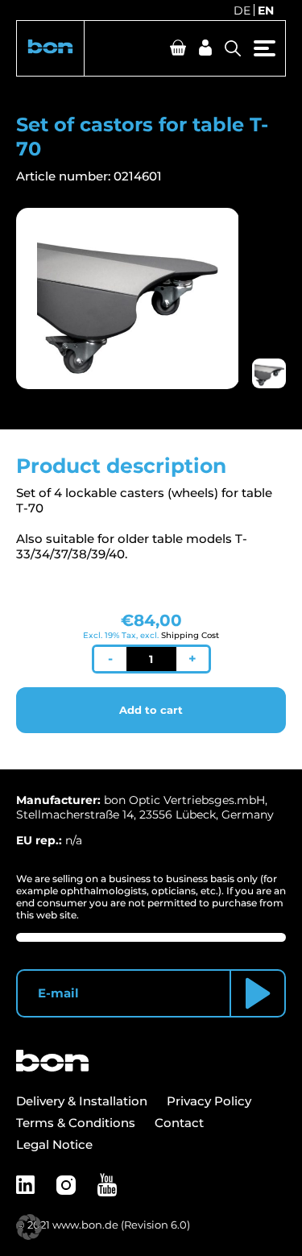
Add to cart (151, 709)
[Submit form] (258, 993)
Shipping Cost (190, 635)
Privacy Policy (209, 1101)
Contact (179, 1122)
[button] (50, 48)
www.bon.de (85, 1224)
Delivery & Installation (81, 1101)
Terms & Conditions (75, 1122)
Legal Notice (54, 1144)
